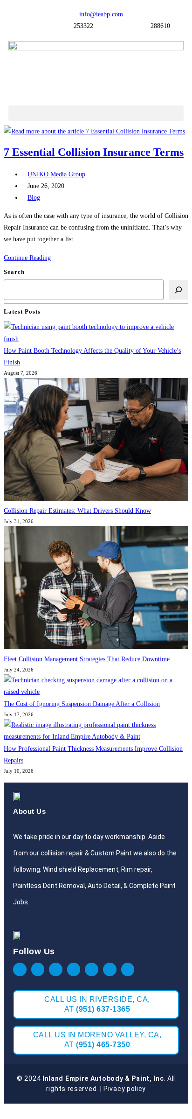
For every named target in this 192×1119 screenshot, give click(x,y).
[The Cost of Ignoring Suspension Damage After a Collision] (96, 686)
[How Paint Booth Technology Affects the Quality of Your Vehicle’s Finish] (96, 332)
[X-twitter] (38, 969)
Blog (33, 197)
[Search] (178, 290)
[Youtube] (74, 969)
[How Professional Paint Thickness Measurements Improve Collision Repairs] (96, 730)
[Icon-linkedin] (91, 969)
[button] (96, 113)
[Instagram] (55, 969)
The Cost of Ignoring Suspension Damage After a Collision (82, 703)
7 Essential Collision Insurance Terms (94, 152)
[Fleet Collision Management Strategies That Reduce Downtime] (96, 589)
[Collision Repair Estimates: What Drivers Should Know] (96, 441)
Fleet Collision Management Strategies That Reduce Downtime (87, 659)
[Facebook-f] (20, 969)
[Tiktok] (128, 969)
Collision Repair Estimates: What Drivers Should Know (77, 510)
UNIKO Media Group (56, 174)
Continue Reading (30, 257)
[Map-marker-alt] (110, 969)
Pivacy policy (124, 1088)
